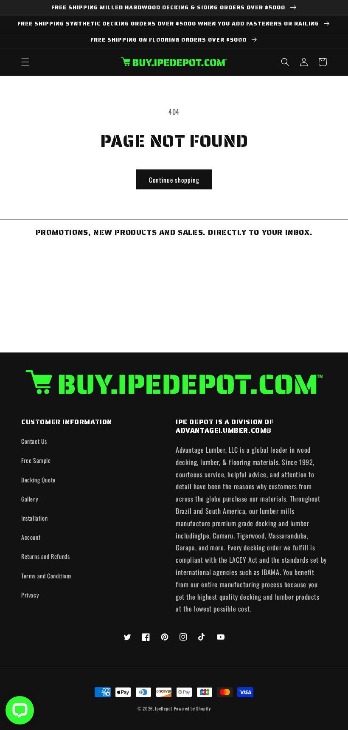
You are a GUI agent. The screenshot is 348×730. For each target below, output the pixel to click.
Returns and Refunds (45, 556)
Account (30, 537)
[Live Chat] (20, 710)
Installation (34, 517)
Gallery (29, 498)
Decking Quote (38, 479)
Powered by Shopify (192, 708)
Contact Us (34, 441)
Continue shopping (174, 179)
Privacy (30, 594)
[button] (25, 62)
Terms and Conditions (46, 575)
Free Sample (36, 460)
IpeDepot (163, 708)
